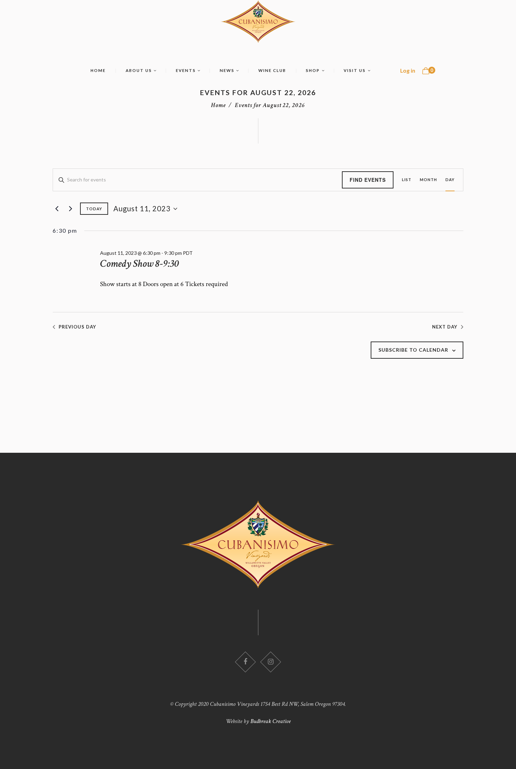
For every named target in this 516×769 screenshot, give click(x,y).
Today (94, 208)
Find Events (368, 179)
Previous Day (77, 327)
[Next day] (70, 209)
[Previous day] (57, 209)
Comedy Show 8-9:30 (139, 264)
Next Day (444, 327)
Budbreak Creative (270, 721)
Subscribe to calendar (413, 350)
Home (218, 105)
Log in (407, 70)
